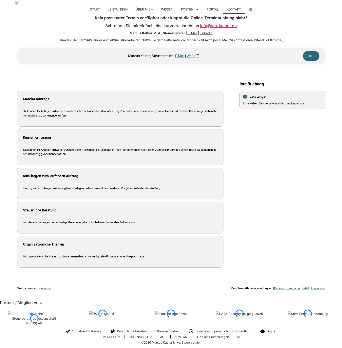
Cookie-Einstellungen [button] (213, 337)
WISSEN (167, 9)
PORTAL (213, 9)
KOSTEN (187, 9)
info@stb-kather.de (218, 25)
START (95, 9)
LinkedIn (206, 33)
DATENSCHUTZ (140, 337)
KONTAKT (234, 9)
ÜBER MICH (144, 9)
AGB (163, 337)
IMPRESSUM (111, 337)
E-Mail (192, 33)
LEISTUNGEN (118, 9)
